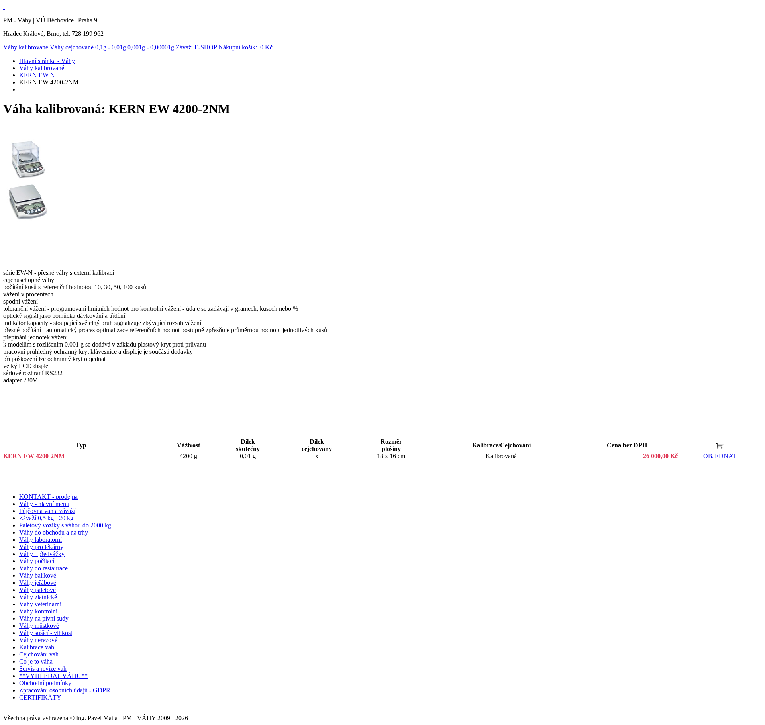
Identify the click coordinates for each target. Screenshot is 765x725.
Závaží (184, 47)
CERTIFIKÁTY (40, 697)
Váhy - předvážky (42, 554)
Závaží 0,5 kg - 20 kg (46, 518)
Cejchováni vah (39, 654)
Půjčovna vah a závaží (47, 510)
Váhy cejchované (72, 47)
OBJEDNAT (719, 456)
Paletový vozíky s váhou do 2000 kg (65, 525)
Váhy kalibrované (25, 47)
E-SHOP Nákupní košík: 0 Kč (233, 47)
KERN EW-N (37, 75)
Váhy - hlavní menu (44, 503)
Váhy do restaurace (43, 568)
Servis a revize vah (43, 668)
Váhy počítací (36, 561)
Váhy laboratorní (40, 539)
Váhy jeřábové (37, 582)
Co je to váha (36, 661)
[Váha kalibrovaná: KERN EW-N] (28, 178)
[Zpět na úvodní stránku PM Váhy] (4, 6)
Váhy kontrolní (38, 611)
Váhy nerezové (38, 640)
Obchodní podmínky (45, 683)
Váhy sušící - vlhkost (45, 632)
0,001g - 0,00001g (151, 47)
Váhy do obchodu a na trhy (53, 532)
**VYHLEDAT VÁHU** (53, 675)
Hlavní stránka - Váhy (47, 60)
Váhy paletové (37, 589)
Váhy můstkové (39, 625)
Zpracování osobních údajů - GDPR (64, 690)
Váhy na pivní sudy (44, 618)
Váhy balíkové (37, 575)
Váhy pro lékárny (41, 546)
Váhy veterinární (40, 604)
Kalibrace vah (36, 647)
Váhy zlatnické (38, 597)
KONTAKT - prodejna (48, 496)
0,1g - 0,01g (110, 47)
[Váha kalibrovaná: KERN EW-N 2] (28, 220)
